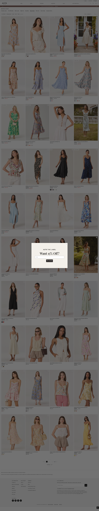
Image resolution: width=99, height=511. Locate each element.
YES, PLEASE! (49, 260)
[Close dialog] (66, 244)
